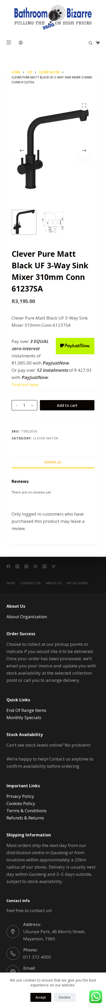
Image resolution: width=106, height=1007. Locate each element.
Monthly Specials (23, 717)
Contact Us (30, 583)
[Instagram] (26, 566)
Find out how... (26, 384)
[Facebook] (8, 566)
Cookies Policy (20, 803)
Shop (10, 583)
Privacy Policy (20, 796)
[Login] (21, 43)
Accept (41, 997)
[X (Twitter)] (17, 566)
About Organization (26, 617)
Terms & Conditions (26, 811)
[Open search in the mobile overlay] (90, 42)
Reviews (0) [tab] (53, 462)
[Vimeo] (53, 566)
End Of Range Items (26, 710)
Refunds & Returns (25, 818)
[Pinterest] (35, 566)
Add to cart (67, 405)
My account (77, 583)
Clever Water (45, 438)
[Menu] (8, 42)
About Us (54, 583)
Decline (64, 997)
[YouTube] (44, 566)
